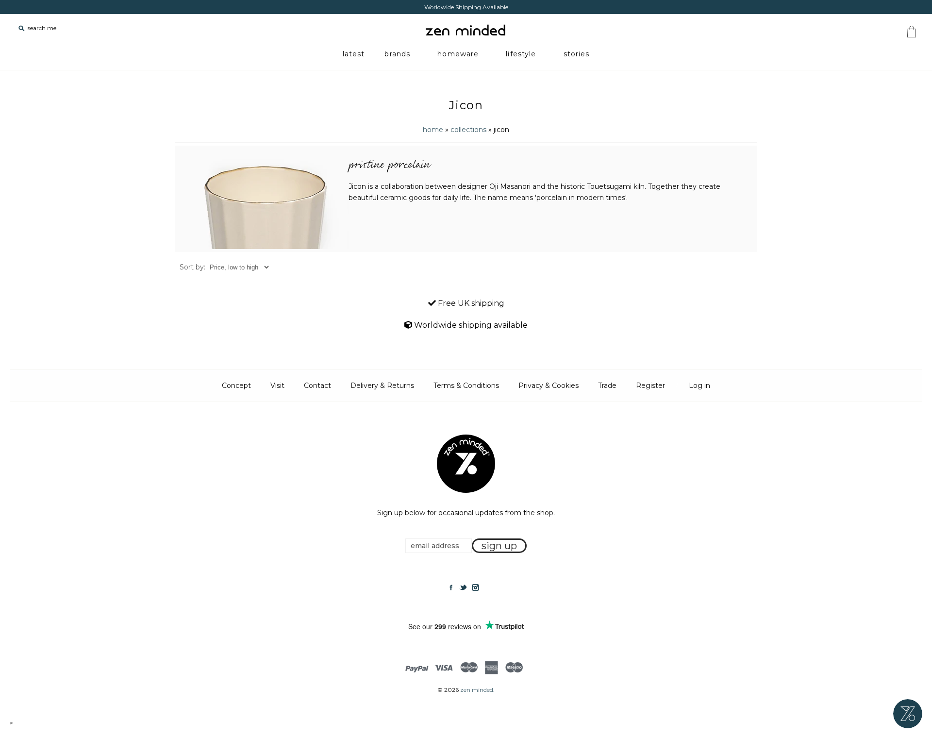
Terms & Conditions (466, 385)
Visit (277, 385)
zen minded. (477, 689)
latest (354, 54)
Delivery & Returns (382, 385)
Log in (699, 385)
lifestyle (521, 54)
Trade (607, 385)
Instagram (475, 587)
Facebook (451, 587)
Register (650, 385)
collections (468, 129)
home (433, 129)
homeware (458, 54)
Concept (236, 385)
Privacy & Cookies (548, 385)
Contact (317, 385)
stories (577, 54)
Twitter (463, 587)
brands (397, 54)
